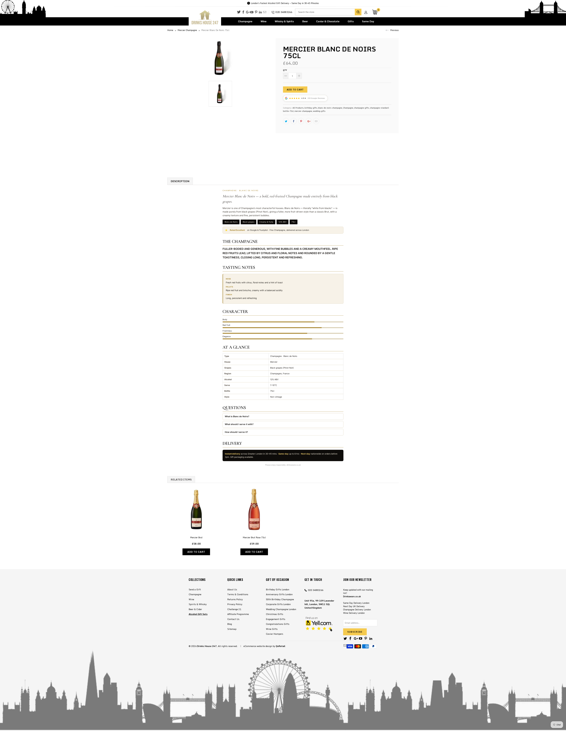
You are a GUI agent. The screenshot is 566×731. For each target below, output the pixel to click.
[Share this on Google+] (309, 121)
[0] (374, 12)
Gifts (351, 21)
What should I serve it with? (239, 424)
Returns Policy (235, 599)
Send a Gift (195, 589)
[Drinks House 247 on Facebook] (243, 12)
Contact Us (233, 619)
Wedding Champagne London (281, 609)
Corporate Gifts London (278, 604)
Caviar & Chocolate (327, 21)
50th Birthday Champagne (280, 599)
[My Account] (366, 10)
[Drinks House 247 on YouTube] (251, 12)
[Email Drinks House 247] (264, 12)
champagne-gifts (361, 107)
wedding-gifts (319, 111)
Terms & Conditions (237, 594)
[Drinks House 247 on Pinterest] (256, 12)
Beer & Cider (195, 609)
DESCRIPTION (180, 181)
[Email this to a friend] (316, 121)
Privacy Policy (234, 604)
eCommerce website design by (259, 646)
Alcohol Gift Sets (198, 614)
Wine (263, 21)
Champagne (245, 21)
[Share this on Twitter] (286, 121)
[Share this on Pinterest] (301, 121)
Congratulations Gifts (277, 624)
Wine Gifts (272, 629)
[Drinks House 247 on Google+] (247, 12)
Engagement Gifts (275, 619)
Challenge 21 (234, 609)
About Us (232, 589)
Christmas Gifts (274, 614)
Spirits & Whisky (198, 604)
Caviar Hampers (274, 634)
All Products (298, 107)
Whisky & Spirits (284, 21)
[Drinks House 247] (205, 17)
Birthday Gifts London (277, 589)
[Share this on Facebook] (294, 121)
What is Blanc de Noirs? (237, 416)
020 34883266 (283, 12)
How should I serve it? (236, 432)
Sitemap (231, 629)
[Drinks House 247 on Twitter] (239, 12)
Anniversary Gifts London (279, 594)
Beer (305, 21)
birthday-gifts (311, 107)
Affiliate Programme (238, 614)
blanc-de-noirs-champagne (330, 107)
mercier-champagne (303, 111)
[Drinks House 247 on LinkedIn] (260, 12)
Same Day (368, 21)
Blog (229, 624)
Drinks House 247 (207, 646)
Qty (285, 70)
